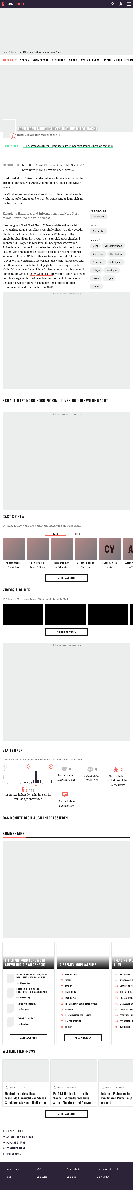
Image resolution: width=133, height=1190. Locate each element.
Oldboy (68, 1027)
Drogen (109, 278)
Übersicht (10, 60)
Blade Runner (71, 992)
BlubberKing (25, 982)
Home (6, 52)
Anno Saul (37, 182)
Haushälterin (116, 254)
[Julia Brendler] (62, 549)
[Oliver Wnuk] (38, 549)
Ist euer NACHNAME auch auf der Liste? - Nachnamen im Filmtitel (31, 977)
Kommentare (41, 60)
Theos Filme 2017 (27, 1018)
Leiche (95, 278)
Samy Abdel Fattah (41, 274)
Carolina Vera (37, 229)
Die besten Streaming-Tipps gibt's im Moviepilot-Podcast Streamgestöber (68, 146)
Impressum (12, 1169)
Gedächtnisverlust (113, 245)
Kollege (96, 270)
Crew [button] (77, 534)
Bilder (73, 60)
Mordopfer (111, 270)
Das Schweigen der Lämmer (78, 1015)
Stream (25, 60)
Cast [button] (55, 534)
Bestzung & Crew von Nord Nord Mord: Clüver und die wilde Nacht (42, 525)
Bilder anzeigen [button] (66, 632)
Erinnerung (97, 262)
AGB (38, 1169)
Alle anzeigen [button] (66, 578)
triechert (25, 1023)
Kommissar (97, 254)
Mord (95, 245)
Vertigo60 (25, 1009)
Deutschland (98, 216)
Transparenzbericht (107, 1169)
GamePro (71, 1176)
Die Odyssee (125, 974)
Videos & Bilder (16, 590)
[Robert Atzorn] (14, 549)
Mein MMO (103, 1176)
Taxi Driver (70, 997)
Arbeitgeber (116, 262)
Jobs (8, 1176)
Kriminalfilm (98, 231)
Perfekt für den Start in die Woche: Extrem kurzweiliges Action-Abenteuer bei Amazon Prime (72, 1097)
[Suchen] (113, 4)
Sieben (68, 980)
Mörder (96, 286)
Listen (107, 60)
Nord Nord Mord (27, 1003)
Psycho (68, 986)
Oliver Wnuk (11, 260)
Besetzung (59, 60)
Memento (69, 1009)
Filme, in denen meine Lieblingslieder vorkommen (31, 990)
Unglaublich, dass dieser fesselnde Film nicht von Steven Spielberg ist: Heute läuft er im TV (25, 1097)
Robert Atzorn (58, 182)
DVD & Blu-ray (90, 60)
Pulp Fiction (71, 974)
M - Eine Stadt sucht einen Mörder (81, 1003)
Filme (13, 52)
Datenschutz (73, 1169)
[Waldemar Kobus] (86, 549)
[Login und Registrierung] (121, 4)
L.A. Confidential (73, 1021)
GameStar (41, 1176)
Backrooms (125, 1027)
